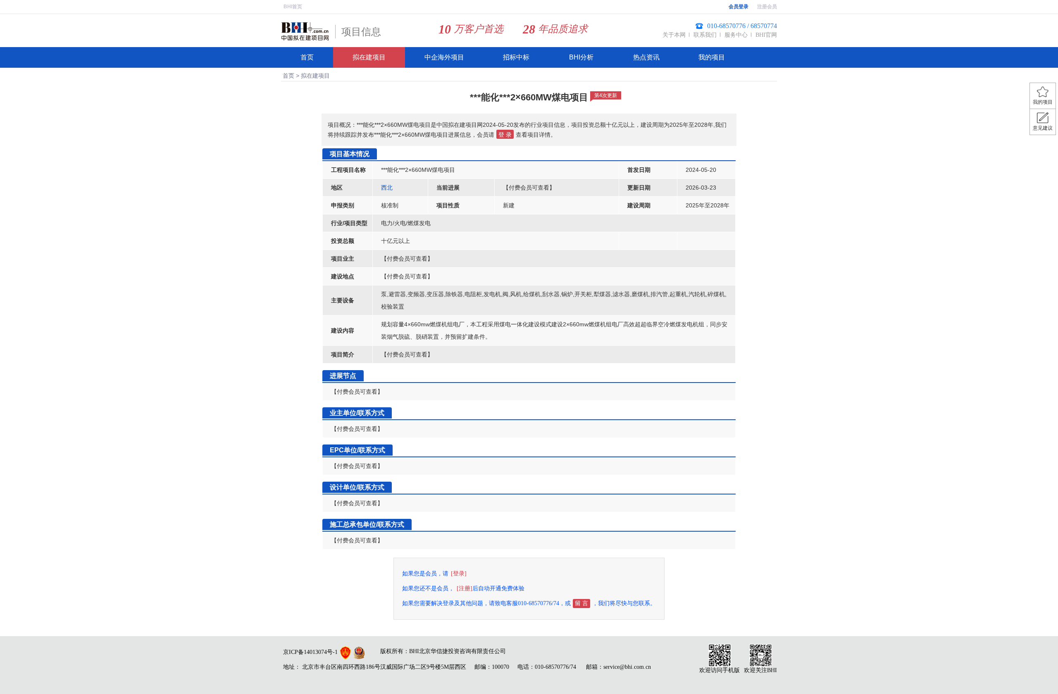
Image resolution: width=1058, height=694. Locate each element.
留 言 (581, 603)
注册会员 (767, 7)
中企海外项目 (444, 57)
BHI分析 (581, 57)
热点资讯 (646, 57)
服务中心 (736, 35)
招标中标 (516, 57)
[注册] (464, 588)
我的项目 (711, 57)
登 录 (505, 134)
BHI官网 (766, 35)
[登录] (459, 573)
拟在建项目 (369, 57)
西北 (387, 187)
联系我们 (705, 35)
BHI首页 (293, 7)
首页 (307, 57)
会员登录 (738, 7)
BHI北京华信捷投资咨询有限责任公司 (457, 651)
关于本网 (674, 35)
